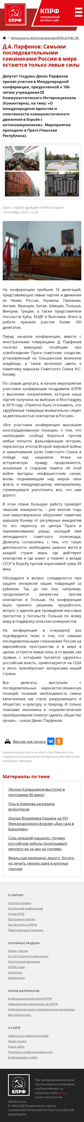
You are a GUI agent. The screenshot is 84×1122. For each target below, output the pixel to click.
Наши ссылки (17, 1041)
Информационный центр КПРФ (30, 998)
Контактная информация (25, 908)
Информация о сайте (22, 1057)
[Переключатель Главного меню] (77, 12)
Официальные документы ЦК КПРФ (33, 1004)
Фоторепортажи (19, 1015)
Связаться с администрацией (28, 1036)
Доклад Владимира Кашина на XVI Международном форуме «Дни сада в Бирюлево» (41, 824)
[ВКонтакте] (50, 741)
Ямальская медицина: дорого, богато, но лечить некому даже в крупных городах (41, 863)
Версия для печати (29, 741)
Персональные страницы (25, 930)
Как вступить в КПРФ (22, 925)
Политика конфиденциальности (30, 1052)
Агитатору (15, 972)
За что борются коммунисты (28, 956)
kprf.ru (62, 1093)
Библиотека (16, 978)
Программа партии (21, 919)
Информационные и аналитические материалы (41, 1009)
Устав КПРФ (16, 914)
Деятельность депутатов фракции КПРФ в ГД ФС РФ (45, 38)
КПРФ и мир (16, 967)
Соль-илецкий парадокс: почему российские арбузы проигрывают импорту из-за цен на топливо (37, 843)
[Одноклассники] (58, 741)
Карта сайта (16, 1046)
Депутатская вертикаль (24, 962)
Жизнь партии (18, 951)
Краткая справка (19, 903)
